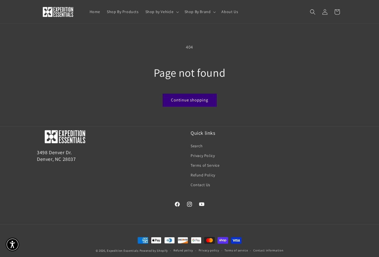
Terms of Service (205, 165)
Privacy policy (209, 251)
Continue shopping (189, 100)
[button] (161, 12)
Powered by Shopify (154, 251)
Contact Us (200, 184)
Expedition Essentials (123, 251)
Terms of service (236, 251)
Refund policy (183, 251)
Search (197, 145)
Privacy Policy (203, 155)
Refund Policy (203, 175)
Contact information (268, 251)
